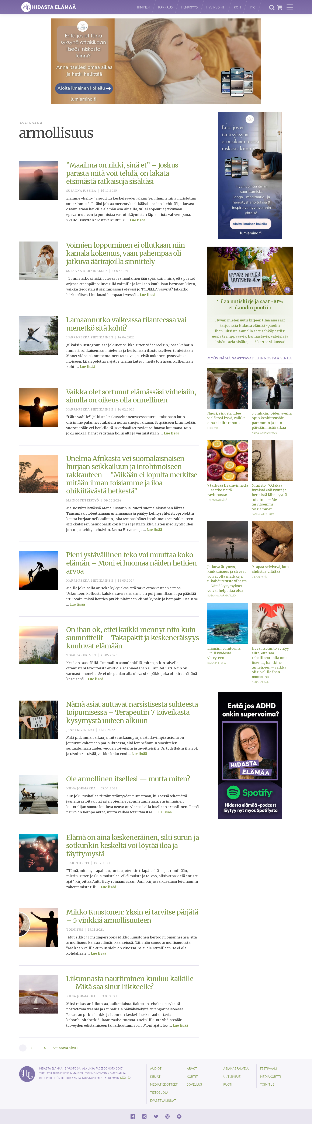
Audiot (156, 1068)
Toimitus (74, 929)
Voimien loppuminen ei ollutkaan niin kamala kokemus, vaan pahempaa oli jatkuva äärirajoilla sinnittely (125, 253)
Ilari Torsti (77, 863)
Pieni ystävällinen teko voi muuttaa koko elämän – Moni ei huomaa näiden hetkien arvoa (131, 563)
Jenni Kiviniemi (80, 730)
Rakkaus (165, 7)
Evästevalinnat (163, 1100)
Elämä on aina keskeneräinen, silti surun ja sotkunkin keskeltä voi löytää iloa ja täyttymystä (132, 845)
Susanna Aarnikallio (86, 271)
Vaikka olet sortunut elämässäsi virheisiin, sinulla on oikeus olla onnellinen (131, 396)
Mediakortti (270, 1076)
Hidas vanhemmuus (264, 432)
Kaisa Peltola (216, 663)
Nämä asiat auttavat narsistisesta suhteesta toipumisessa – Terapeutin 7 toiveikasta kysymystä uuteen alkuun (132, 712)
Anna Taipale (260, 682)
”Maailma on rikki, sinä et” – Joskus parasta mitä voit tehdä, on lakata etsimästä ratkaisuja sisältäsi (122, 173)
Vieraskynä (259, 576)
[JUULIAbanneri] (250, 755)
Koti (237, 7)
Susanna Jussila (81, 191)
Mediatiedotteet (164, 1084)
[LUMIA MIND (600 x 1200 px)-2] (250, 175)
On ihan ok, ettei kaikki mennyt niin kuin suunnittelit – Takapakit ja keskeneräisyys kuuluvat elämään (132, 638)
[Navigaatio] (290, 7)
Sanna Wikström (263, 514)
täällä (125, 1078)
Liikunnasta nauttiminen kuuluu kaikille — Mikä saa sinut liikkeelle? (129, 983)
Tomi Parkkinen (81, 655)
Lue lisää (137, 220)
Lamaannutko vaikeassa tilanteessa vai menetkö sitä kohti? (126, 324)
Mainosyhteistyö (82, 500)
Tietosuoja (159, 1092)
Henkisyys (189, 7)
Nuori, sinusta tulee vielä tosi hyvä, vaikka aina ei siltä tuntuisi (226, 418)
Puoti (227, 1084)
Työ (252, 7)
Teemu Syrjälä (217, 500)
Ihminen (143, 7)
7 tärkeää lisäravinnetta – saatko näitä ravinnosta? (227, 490)
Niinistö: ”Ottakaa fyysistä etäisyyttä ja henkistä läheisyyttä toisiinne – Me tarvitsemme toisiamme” (269, 497)
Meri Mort (214, 428)
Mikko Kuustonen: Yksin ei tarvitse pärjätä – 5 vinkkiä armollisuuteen (132, 916)
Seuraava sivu (65, 1048)
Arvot (192, 1068)
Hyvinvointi (215, 7)
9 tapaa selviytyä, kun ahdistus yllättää (270, 569)
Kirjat (155, 1076)
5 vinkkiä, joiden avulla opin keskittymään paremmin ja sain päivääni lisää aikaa (272, 420)
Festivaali (268, 1068)
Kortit (192, 1076)
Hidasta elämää (73, 7)
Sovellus (194, 1084)
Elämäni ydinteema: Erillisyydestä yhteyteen (224, 653)
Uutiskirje (231, 1076)
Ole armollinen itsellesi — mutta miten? (128, 779)
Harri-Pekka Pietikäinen (89, 337)
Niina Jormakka (81, 788)
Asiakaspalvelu (236, 1068)
